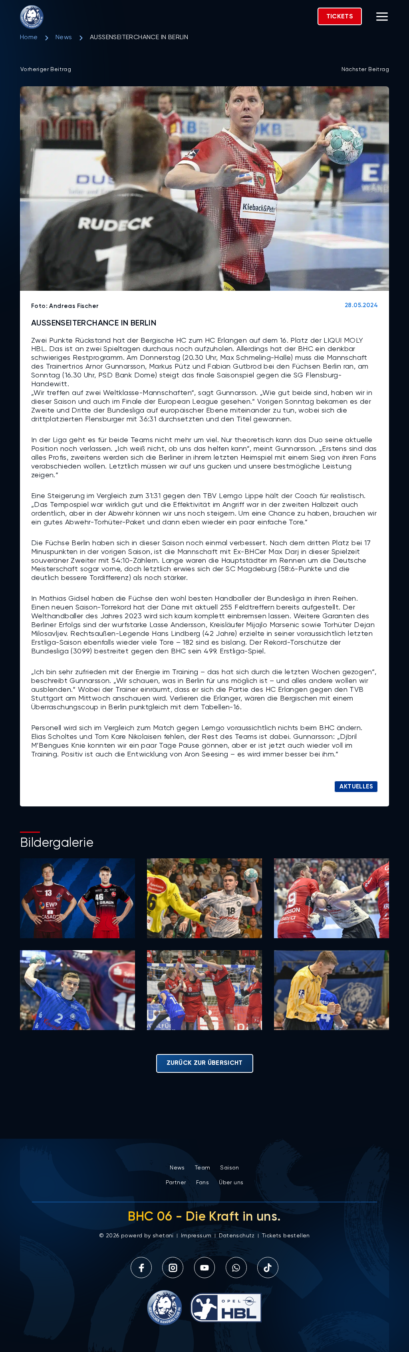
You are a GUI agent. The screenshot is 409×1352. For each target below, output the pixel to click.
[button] (382, 18)
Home (29, 37)
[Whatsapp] (236, 1267)
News (64, 37)
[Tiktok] (267, 1267)
